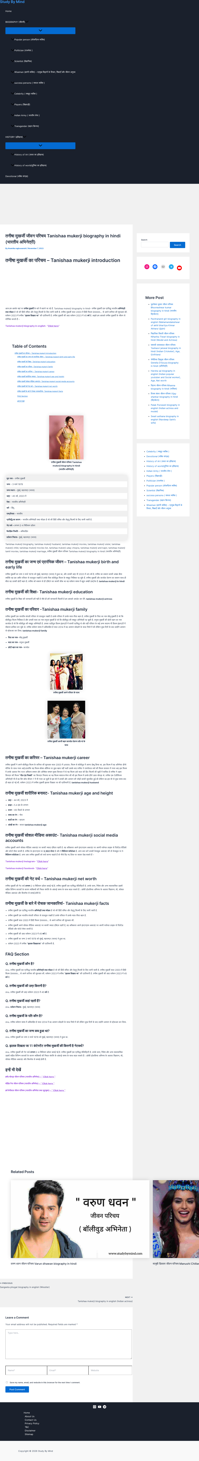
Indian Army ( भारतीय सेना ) (27, 115)
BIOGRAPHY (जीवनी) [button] (15, 22)
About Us (29, 1416)
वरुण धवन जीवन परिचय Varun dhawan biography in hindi (44, 1263)
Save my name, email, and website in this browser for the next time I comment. (45, 1382)
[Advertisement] (99, 204)
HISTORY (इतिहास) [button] (14, 137)
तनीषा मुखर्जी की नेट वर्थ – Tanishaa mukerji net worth (37, 386)
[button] (27, 22)
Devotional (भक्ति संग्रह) (16, 176)
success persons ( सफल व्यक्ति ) (29, 82)
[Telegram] (104, 1407)
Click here (53, 326)
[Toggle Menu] (40, 30)
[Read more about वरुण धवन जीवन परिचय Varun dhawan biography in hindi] (80, 1257)
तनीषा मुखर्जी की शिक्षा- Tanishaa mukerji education (36, 362)
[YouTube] (99, 1407)
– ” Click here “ (47, 1076)
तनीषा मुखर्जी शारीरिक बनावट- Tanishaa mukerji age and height (40, 376)
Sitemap (29, 1434)
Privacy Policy (32, 1423)
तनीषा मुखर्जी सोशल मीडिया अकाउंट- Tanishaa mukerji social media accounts (45, 381)
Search (144, 240)
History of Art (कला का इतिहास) (29, 154)
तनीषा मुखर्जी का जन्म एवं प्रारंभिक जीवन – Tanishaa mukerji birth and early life (46, 357)
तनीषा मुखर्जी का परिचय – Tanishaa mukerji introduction (35, 353)
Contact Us (30, 1420)
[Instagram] (94, 1407)
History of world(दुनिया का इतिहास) (30, 165)
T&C (27, 1427)
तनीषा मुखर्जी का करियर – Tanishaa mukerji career (35, 371)
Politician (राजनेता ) (23, 50)
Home (8, 11)
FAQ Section (22, 396)
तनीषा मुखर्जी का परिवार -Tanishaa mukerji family (35, 367)
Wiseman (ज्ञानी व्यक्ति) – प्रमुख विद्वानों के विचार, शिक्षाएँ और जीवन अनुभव (44, 72)
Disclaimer (30, 1430)
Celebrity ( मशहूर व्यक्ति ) (25, 93)
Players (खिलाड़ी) (22, 104)
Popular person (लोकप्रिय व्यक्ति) (29, 39)
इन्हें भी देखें (20, 401)
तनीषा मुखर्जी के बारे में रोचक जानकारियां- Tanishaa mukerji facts (40, 391)
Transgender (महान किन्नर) (26, 126)
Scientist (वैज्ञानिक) (23, 61)
